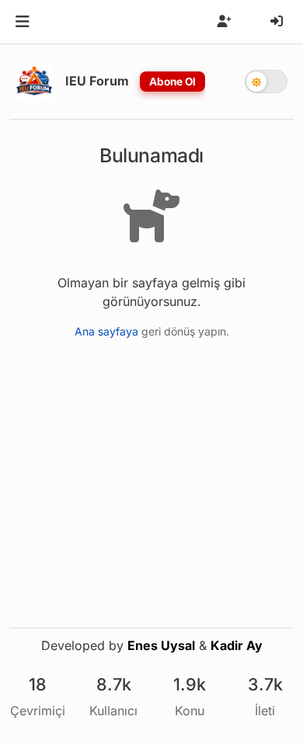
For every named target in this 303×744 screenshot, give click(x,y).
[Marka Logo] (34, 81)
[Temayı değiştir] (266, 81)
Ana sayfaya (106, 331)
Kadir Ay (237, 645)
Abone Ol (172, 81)
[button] (22, 21)
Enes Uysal (161, 645)
